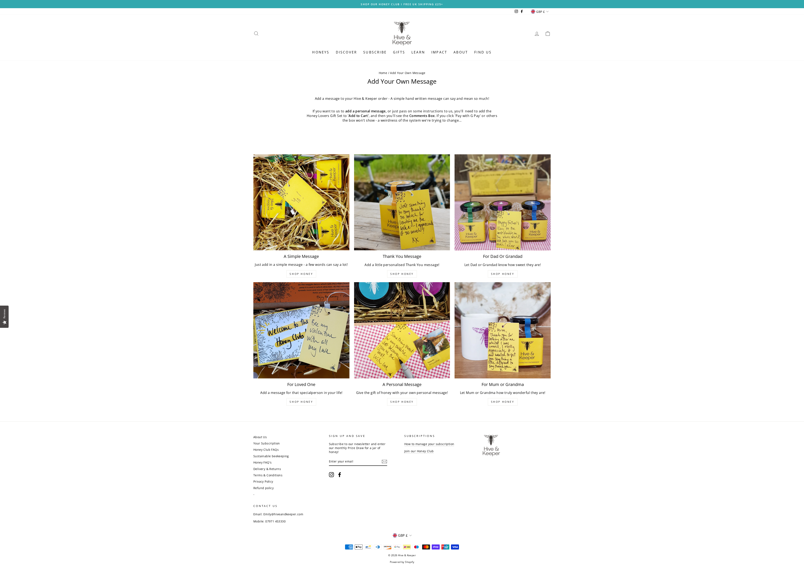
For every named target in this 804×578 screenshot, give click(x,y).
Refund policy (263, 488)
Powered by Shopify (402, 562)
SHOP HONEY (301, 274)
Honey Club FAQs (266, 450)
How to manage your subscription (429, 444)
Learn (418, 52)
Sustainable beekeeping (271, 456)
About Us (260, 437)
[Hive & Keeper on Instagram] (331, 474)
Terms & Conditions (267, 475)
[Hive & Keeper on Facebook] (339, 474)
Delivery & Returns (267, 469)
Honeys (320, 52)
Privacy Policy (263, 481)
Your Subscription (266, 443)
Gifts (399, 52)
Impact (439, 52)
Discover (346, 52)
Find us (483, 52)
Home (383, 73)
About (461, 52)
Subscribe (375, 52)
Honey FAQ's (262, 462)
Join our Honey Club (419, 451)
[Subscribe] (384, 461)
